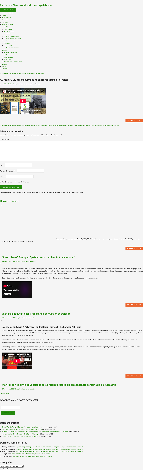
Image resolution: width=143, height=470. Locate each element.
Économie (7, 59)
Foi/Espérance (8, 31)
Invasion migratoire (10, 52)
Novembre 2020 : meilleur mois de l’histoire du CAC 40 (20, 436)
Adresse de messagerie (8, 171)
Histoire (4, 15)
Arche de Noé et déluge (11, 36)
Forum (4, 66)
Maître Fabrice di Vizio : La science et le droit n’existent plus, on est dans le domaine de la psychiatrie (59, 384)
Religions (5, 22)
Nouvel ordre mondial (9, 41)
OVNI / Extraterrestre (11, 48)
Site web (3, 177)
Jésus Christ (8, 29)
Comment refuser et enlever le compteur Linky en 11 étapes (30, 454)
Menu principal (8, 10)
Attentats (7, 43)
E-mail (3, 405)
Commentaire (4, 139)
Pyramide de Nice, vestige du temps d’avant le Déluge (23, 125)
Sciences (5, 20)
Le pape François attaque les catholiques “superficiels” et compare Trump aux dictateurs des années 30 (49, 447)
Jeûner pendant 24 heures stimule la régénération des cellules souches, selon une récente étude (83, 125)
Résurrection (8, 34)
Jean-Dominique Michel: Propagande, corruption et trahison (36, 313)
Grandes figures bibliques (12, 38)
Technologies (8, 57)
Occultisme (8, 45)
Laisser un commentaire (26, 84)
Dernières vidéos (9, 201)
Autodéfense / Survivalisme (13, 62)
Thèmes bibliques (8, 24)
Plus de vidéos (5, 393)
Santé (6, 55)
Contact (4, 69)
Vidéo (2, 84)
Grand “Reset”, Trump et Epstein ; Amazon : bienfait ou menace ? (38, 257)
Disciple (15, 84)
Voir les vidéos (5, 73)
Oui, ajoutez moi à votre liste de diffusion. (15, 182)
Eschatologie (6, 17)
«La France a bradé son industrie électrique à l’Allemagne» (21, 434)
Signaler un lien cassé (134, 120)
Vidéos (4, 64)
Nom (2, 165)
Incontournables (7, 13)
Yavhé (6, 27)
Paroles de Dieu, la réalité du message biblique (26, 5)
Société (4, 50)
